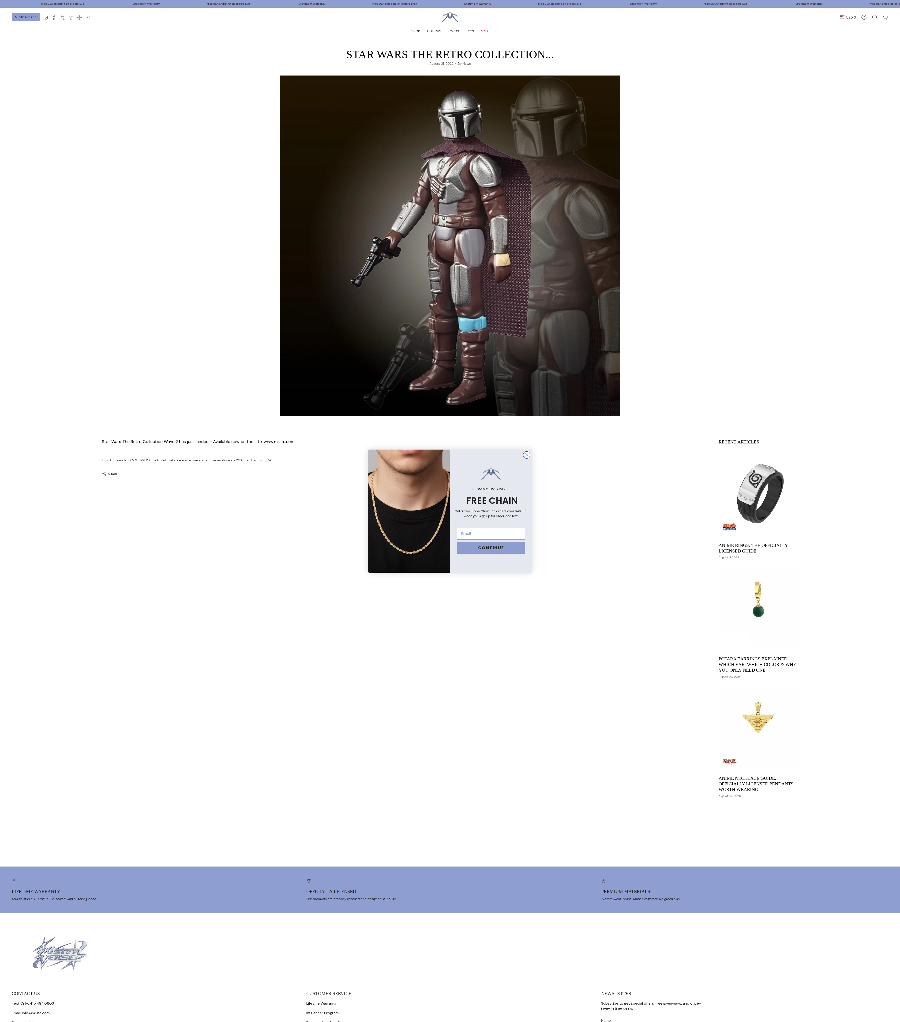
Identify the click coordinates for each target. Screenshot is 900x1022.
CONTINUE (491, 548)
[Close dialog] (526, 454)
